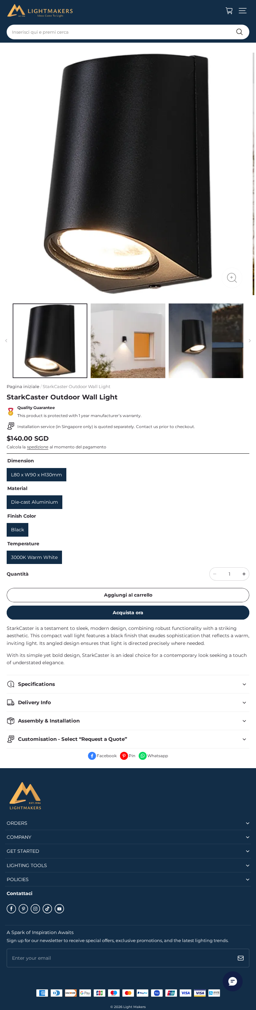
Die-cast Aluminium (34, 502)
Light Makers (134, 1007)
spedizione (37, 446)
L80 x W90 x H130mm (36, 475)
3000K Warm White (34, 557)
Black (17, 530)
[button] (242, 10)
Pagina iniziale (23, 386)
